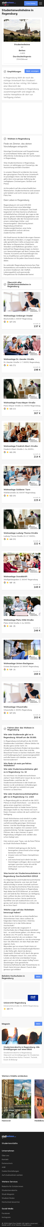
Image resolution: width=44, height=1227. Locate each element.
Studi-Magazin (8, 1194)
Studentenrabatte (9, 1190)
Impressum (26, 1225)
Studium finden (8, 1198)
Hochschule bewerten (11, 1202)
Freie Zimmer (30, 3)
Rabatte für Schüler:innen (12, 1186)
